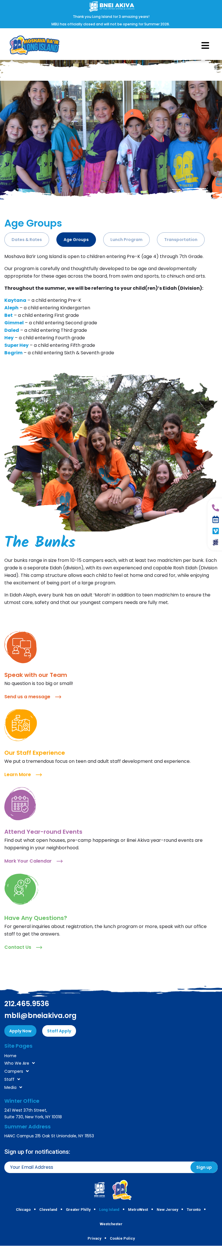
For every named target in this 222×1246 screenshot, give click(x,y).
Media (10, 1087)
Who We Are (16, 1063)
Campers (13, 1071)
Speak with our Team (35, 675)
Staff (9, 1079)
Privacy (94, 1238)
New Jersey (167, 1209)
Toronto (194, 1209)
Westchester (111, 1224)
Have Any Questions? (35, 918)
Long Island (109, 1209)
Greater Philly (78, 1209)
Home (10, 1056)
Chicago (23, 1209)
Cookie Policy (122, 1238)
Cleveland (48, 1209)
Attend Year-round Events (43, 832)
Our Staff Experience (34, 753)
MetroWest (138, 1209)
